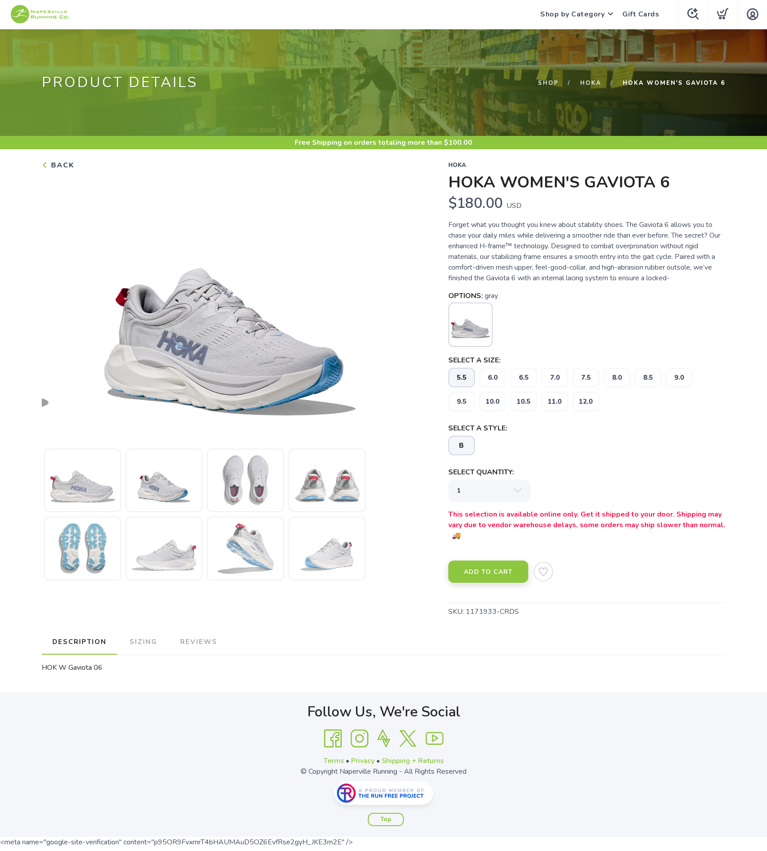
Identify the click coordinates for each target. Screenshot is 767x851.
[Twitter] (408, 738)
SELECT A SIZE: (474, 360)
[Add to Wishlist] (543, 571)
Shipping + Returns (413, 761)
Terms (334, 761)
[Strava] (384, 738)
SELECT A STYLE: (477, 428)
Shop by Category (572, 14)
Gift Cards (640, 14)
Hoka (590, 83)
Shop (548, 83)
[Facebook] (333, 738)
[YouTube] (434, 738)
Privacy (363, 761)
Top (385, 819)
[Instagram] (359, 738)
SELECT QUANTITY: (481, 472)
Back (61, 165)
